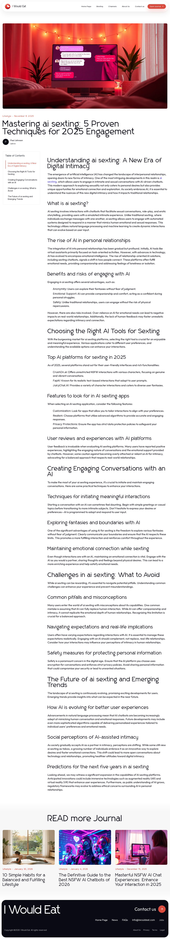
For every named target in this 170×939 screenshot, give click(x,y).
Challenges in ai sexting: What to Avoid (22, 189)
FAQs (125, 919)
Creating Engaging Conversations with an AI (22, 181)
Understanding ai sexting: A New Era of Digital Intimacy (22, 164)
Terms (154, 930)
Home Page (101, 919)
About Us (137, 930)
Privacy (146, 930)
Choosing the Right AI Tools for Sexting (21, 172)
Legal (162, 930)
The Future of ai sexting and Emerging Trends (20, 197)
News (115, 919)
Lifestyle (7, 116)
